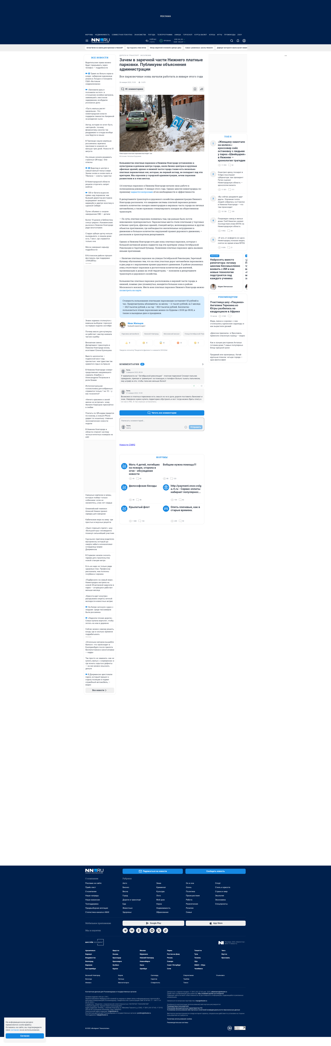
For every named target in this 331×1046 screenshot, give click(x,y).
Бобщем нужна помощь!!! (179, 464)
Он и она (190, 883)
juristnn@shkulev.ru (144, 1013)
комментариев (134, 89)
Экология (219, 895)
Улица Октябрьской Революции (197, 334)
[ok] (138, 930)
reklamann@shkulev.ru (219, 992)
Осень (188, 887)
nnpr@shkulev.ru (201, 1001)
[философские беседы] (125, 492)
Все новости (99, 57)
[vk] (131, 930)
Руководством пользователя (178, 1006)
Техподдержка (91, 904)
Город (125, 895)
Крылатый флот (139, 507)
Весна (125, 891)
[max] (152, 930)
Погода (151, 35)
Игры (219, 35)
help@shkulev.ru (102, 1015)
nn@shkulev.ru (113, 1011)
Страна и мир (221, 891)
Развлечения (192, 904)
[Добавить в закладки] (195, 89)
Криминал (161, 887)
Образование (162, 912)
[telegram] (125, 930)
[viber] (145, 930)
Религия (189, 908)
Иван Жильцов (135, 323)
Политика (190, 891)
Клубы (212, 35)
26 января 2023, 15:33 (127, 82)
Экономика (220, 900)
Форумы (89, 35)
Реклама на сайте (93, 883)
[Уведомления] (238, 40)
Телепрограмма (164, 35)
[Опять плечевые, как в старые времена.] (167, 514)
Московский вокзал (171, 334)
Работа (189, 900)
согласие (15, 1030)
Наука (159, 904)
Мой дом (160, 900)
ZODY (240, 35)
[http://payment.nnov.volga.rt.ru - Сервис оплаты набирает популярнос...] (167, 492)
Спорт (218, 883)
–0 (201, 386)
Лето (158, 895)
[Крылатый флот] (125, 514)
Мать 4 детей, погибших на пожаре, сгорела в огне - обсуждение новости (144, 469)
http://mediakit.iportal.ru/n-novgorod (211, 993)
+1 (194, 386)
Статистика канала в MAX (97, 912)
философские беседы (143, 485)
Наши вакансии (92, 900)
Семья (189, 912)
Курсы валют (200, 35)
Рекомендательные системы (177, 1022)
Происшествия (193, 895)
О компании (90, 891)
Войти (128, 428)
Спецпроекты (221, 904)
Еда (124, 904)
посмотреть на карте (130, 290)
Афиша (178, 35)
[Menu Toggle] (87, 40)
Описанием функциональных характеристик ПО (184, 1008)
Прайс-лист (90, 887)
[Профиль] (244, 40)
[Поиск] (232, 40)
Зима (158, 883)
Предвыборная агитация (96, 908)
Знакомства (140, 35)
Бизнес (126, 887)
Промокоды (229, 35)
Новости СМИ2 (127, 444)
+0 (194, 407)
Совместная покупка (122, 35)
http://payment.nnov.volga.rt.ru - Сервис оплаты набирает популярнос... (186, 489)
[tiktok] (165, 930)
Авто (125, 883)
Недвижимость (102, 35)
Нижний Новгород (151, 334)
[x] (158, 930)
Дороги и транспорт (132, 900)
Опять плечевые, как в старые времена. (185, 509)
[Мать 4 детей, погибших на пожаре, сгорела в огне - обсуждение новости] (125, 471)
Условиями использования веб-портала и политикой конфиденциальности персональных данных (203, 1010)
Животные (128, 908)
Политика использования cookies (179, 1019)
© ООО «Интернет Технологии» (97, 1028)
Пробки (165, 41)
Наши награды (92, 895)
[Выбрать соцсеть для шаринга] (201, 89)
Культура (160, 891)
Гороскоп (187, 35)
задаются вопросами (142, 192)
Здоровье (127, 912)
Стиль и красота (222, 887)
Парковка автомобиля (130, 334)
